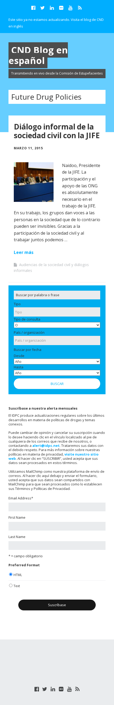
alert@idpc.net (46, 445)
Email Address (20, 498)
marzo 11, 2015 (28, 148)
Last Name (16, 536)
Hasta (18, 367)
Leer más (23, 252)
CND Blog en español (38, 55)
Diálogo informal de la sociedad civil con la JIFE (57, 131)
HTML (18, 575)
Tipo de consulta (27, 319)
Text (17, 586)
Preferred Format (24, 565)
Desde (19, 355)
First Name (16, 517)
